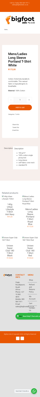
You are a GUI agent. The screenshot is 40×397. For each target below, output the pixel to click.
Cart (30, 303)
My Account (32, 297)
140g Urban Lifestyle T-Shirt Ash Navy (9, 209)
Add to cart (20, 107)
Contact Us (32, 309)
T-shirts (17, 114)
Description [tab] (7, 148)
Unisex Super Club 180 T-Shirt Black (10, 250)
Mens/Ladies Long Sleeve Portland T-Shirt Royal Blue (31, 216)
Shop (31, 280)
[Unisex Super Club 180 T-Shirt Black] (10, 238)
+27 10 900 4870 (19, 294)
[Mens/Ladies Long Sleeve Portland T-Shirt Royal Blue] (30, 196)
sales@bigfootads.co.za (20, 5)
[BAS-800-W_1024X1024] (20, 40)
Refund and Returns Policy (32, 288)
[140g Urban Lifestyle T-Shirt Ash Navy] (10, 196)
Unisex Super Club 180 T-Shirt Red (30, 250)
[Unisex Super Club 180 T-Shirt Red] (30, 238)
